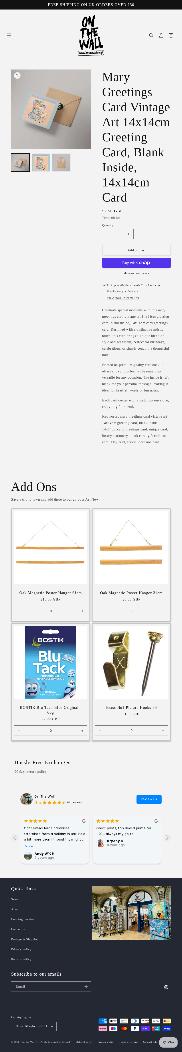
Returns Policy (21, 959)
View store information (123, 298)
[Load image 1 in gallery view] (20, 162)
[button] (9, 35)
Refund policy (84, 1041)
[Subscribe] (86, 986)
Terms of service (128, 1041)
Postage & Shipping (25, 939)
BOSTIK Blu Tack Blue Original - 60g (50, 710)
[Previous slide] (14, 837)
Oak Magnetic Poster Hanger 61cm (50, 593)
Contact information (155, 1041)
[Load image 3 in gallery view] (61, 162)
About (15, 909)
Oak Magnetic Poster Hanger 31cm (131, 593)
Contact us (18, 929)
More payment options (137, 273)
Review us (149, 799)
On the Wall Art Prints (34, 1041)
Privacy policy (106, 1041)
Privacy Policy (21, 949)
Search (15, 899)
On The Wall (44, 796)
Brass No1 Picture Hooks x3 (131, 707)
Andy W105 (44, 853)
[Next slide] (167, 837)
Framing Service (22, 919)
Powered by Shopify (60, 1041)
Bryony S (115, 841)
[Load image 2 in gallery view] (41, 162)
